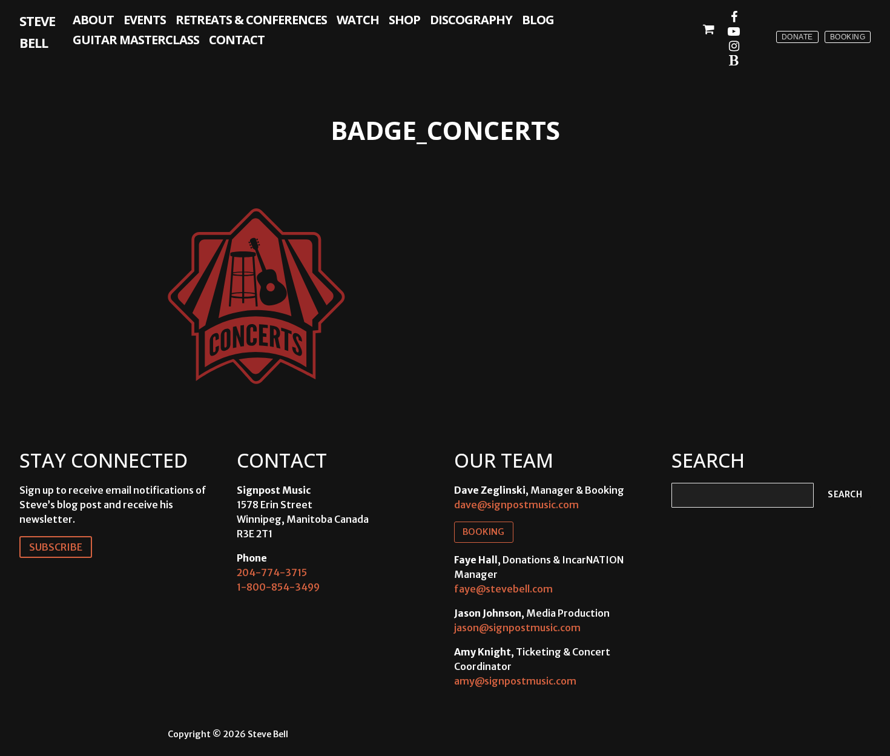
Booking (848, 37)
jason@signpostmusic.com (517, 628)
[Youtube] (734, 31)
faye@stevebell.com (503, 589)
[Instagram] (734, 46)
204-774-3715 (272, 572)
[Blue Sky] (734, 60)
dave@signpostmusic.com (516, 505)
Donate (797, 37)
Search (845, 494)
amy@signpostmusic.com (515, 681)
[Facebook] (734, 17)
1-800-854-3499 (278, 587)
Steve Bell (37, 31)
